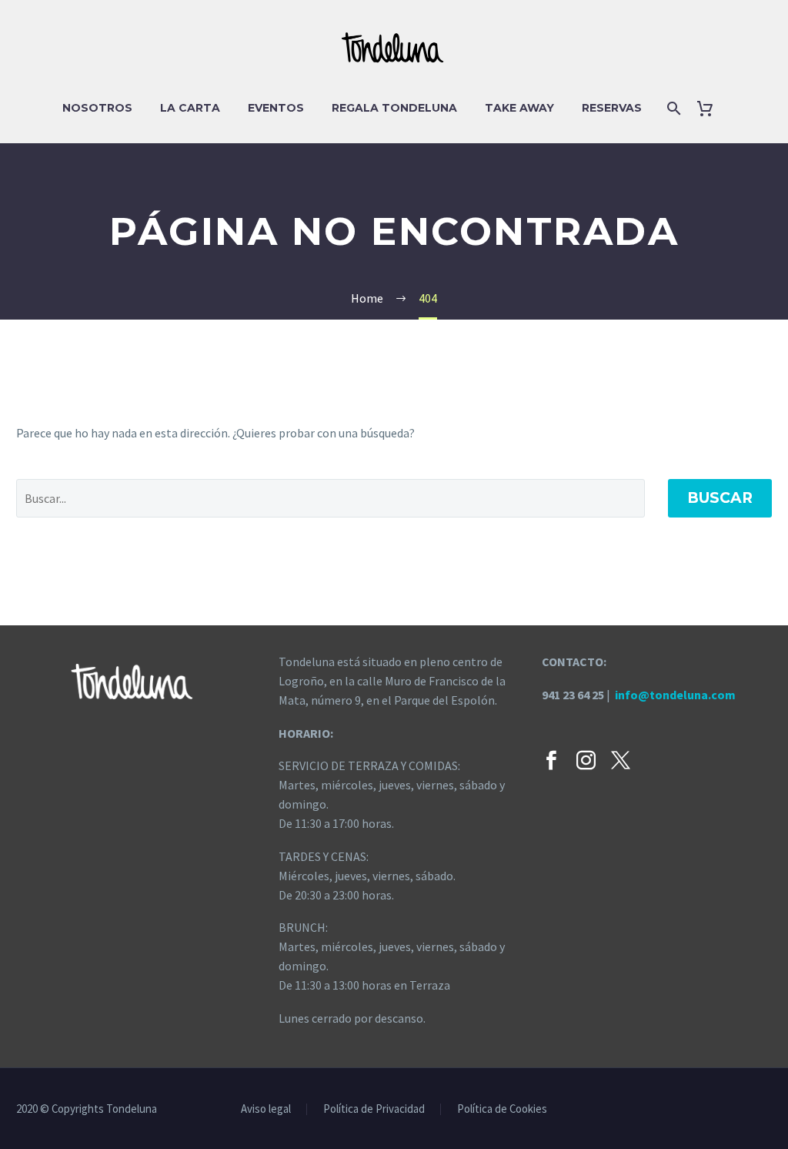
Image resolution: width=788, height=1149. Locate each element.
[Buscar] (673, 108)
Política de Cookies (502, 1109)
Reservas (612, 108)
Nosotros (97, 108)
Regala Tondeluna (394, 108)
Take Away (519, 108)
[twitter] (620, 760)
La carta (190, 108)
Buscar (720, 498)
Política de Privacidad (374, 1109)
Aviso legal (266, 1109)
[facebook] (551, 760)
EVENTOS (276, 108)
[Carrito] (711, 108)
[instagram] (586, 760)
